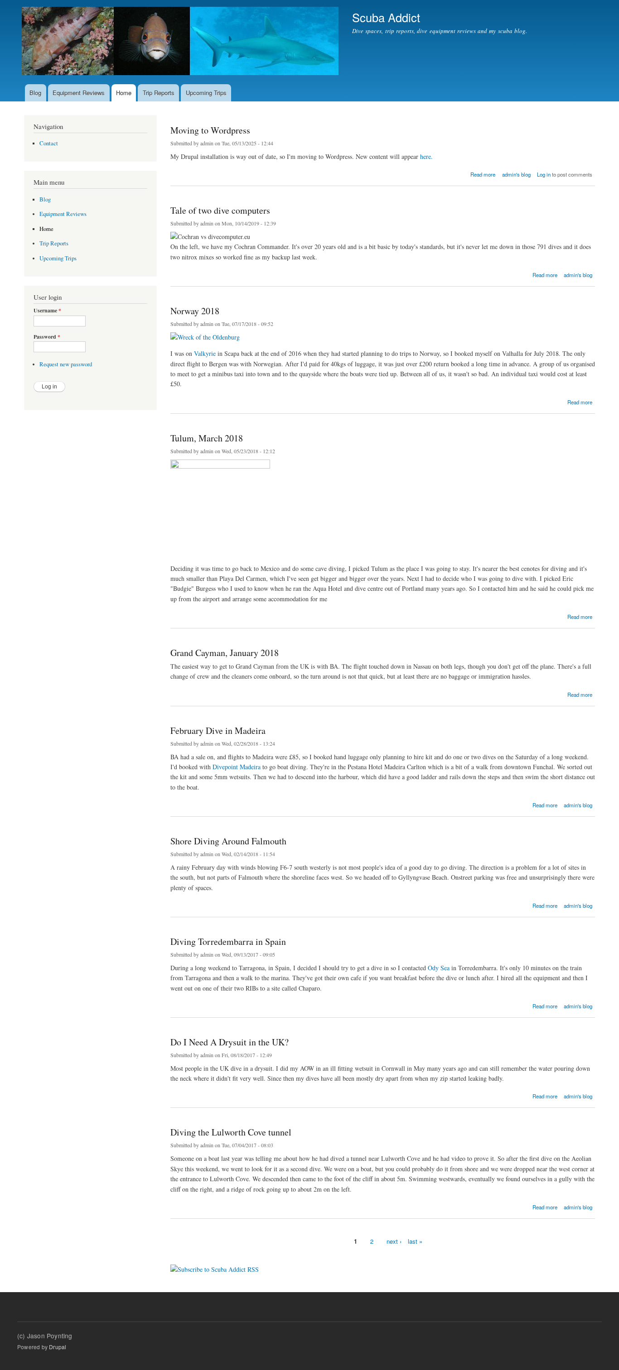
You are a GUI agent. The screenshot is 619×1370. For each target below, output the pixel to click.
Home (123, 92)
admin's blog (516, 174)
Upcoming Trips (206, 92)
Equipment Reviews (79, 92)
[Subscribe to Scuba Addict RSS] (214, 1266)
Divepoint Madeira (237, 766)
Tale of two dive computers (220, 210)
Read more (482, 173)
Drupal (57, 1347)
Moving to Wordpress (210, 130)
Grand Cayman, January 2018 (224, 653)
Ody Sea (439, 967)
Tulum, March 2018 (206, 438)
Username (47, 310)
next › (394, 1241)
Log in (544, 174)
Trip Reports (158, 92)
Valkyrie (205, 353)
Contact (48, 143)
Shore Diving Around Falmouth (228, 841)
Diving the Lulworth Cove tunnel (230, 1132)
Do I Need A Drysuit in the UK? (229, 1042)
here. (426, 156)
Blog (35, 92)
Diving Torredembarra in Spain (228, 941)
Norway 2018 (194, 311)
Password (47, 336)
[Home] (181, 42)
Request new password (65, 364)
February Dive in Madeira (218, 730)
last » (415, 1241)
